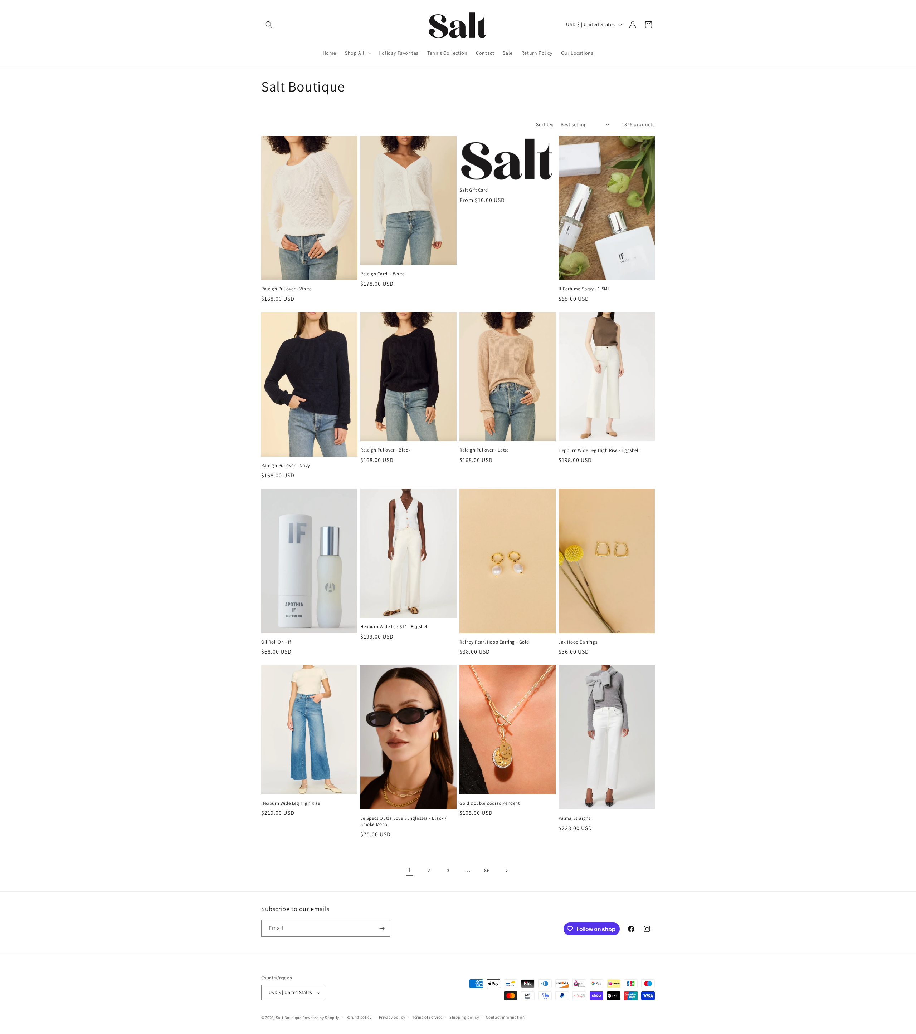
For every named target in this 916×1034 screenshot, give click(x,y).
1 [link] (409, 870)
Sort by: (544, 124)
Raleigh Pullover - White (286, 289)
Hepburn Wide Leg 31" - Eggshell (394, 627)
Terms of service (427, 1017)
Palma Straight (574, 818)
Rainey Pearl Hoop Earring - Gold (494, 642)
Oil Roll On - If (276, 642)
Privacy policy (392, 1017)
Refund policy (359, 1017)
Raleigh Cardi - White (382, 274)
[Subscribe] (382, 928)
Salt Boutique (289, 1017)
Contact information (505, 1017)
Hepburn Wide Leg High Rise (290, 803)
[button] (269, 25)
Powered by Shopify (320, 1017)
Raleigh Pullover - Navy (285, 465)
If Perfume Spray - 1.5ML (584, 289)
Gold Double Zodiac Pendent (489, 803)
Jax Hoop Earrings (578, 642)
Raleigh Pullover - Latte (483, 450)
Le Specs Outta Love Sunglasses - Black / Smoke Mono (403, 821)
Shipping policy (464, 1017)
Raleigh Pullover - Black (385, 450)
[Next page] (506, 870)
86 (486, 870)
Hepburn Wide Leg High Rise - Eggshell (599, 450)
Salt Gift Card (473, 190)
